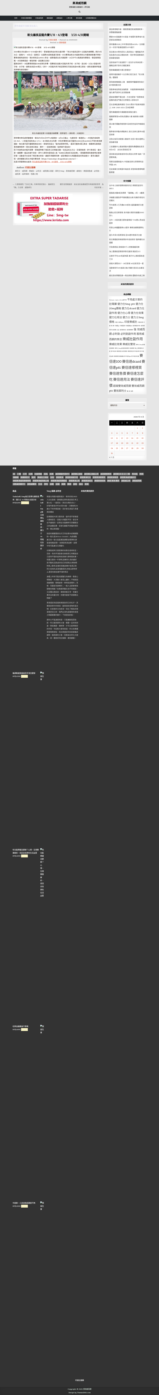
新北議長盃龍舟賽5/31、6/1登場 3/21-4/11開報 (58, 35)
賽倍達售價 (117, 373)
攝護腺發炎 (25, 477)
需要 (69, 484)
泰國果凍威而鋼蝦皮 (59, 481)
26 (122, 448)
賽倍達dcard (131, 361)
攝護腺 (15, 477)
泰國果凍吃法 (85, 477)
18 (117, 443)
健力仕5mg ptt (126, 304)
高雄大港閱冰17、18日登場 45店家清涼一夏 (126, 263)
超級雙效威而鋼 (122, 386)
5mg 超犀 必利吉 (54, 491)
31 (112, 453)
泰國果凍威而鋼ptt (128, 477)
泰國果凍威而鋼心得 (41, 481)
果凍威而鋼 (79, 3)
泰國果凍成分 (87, 481)
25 (117, 448)
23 (143, 443)
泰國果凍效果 (100, 481)
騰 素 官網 (130, 391)
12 (122, 438)
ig (14, 474)
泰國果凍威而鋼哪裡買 (22, 481)
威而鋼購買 (130, 330)
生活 (40, 484)
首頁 (15, 18)
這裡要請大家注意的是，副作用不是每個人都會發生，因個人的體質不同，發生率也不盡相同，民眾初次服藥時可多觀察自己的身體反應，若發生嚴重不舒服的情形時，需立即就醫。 (62, 522)
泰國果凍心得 (74, 481)
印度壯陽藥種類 (26, 18)
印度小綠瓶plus (119, 322)
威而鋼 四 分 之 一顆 (121, 474)
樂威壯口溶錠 (43, 477)
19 (122, 443)
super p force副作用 (121, 300)
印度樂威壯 (130, 322)
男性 (46, 484)
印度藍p (117, 326)
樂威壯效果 (115, 344)
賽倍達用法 (121, 379)
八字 (25, 474)
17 (112, 443)
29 (137, 448)
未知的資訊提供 (127, 284)
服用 (33, 477)
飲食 (86, 484)
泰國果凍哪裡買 (99, 477)
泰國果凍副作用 (72, 477)
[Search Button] (79, 11)
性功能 (134, 474)
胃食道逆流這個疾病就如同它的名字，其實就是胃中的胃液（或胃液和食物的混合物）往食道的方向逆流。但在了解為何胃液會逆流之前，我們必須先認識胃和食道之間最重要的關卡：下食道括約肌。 (62, 608)
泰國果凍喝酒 (112, 477)
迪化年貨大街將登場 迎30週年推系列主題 (125, 235)
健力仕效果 (137, 313)
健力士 (126, 317)
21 (132, 443)
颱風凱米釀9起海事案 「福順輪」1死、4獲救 (126, 193)
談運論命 (59, 18)
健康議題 (50, 18)
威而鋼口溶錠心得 (91, 474)
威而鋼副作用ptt (62, 474)
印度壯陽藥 (52, 40)
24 (112, 448)
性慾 (141, 474)
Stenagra (111, 300)
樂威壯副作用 (133, 339)
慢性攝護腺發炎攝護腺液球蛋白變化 (123, 112)
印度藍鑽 (122, 326)
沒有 (52, 477)
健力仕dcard (129, 308)
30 (142, 448)
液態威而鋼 (136, 481)
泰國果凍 (59, 477)
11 (117, 438)
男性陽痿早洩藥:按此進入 (26, 26)
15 (137, 438)
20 (127, 443)
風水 (81, 484)
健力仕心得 (123, 313)
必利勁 (116, 334)
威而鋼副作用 (136, 326)
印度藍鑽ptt (128, 326)
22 (137, 443)
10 (112, 438)
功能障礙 (38, 474)
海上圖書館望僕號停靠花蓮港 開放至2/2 (124, 251)
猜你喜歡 (79, 18)
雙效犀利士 (120, 391)
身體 (52, 484)
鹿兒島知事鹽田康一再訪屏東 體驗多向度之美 (127, 275)
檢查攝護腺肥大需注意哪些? (120, 70)
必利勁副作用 (128, 334)
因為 (45, 474)
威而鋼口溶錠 (77, 474)
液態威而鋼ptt (19, 484)
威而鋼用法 (123, 330)
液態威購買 (31, 484)
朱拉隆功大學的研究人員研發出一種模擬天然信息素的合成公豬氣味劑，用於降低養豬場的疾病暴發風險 (126, 55)
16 (142, 438)
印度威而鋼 (39, 18)
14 (132, 438)
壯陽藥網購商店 (91, 18)
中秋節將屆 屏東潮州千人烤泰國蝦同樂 (124, 247)
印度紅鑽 (140, 322)
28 (132, 448)
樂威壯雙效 (129, 344)
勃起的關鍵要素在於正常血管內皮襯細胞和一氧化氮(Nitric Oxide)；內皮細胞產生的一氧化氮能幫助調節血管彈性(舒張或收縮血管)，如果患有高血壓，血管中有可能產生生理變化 (62, 539)
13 (127, 438)
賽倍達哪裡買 (132, 367)
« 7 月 (111, 457)
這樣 (57, 484)
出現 (30, 474)
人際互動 (69, 18)
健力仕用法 (115, 317)
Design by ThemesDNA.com (80, 1392)
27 (127, 448)
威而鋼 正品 (115, 330)
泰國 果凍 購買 (113, 481)
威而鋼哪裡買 (106, 474)
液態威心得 (125, 481)
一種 (19, 474)
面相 (75, 484)
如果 (51, 474)
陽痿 (63, 484)
